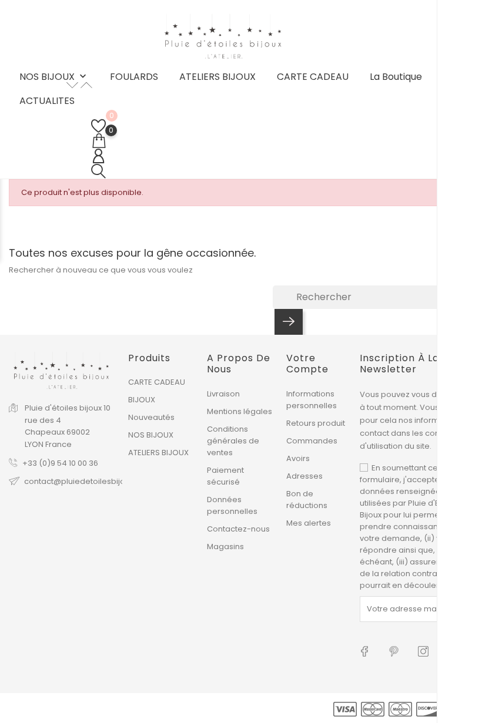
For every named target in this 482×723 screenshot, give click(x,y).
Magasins (225, 546)
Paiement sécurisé (225, 476)
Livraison (223, 393)
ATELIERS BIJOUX (217, 77)
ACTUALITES (47, 101)
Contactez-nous (238, 528)
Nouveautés (151, 417)
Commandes (311, 440)
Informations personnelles (311, 399)
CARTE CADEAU (313, 77)
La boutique (396, 77)
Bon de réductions (306, 499)
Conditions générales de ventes (233, 440)
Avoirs (298, 458)
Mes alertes (308, 523)
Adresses (304, 476)
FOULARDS (134, 77)
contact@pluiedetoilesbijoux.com (88, 481)
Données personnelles (232, 505)
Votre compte (307, 363)
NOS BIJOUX (54, 77)
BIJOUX (141, 399)
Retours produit (315, 423)
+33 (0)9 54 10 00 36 (60, 463)
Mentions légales (239, 411)
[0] (98, 126)
